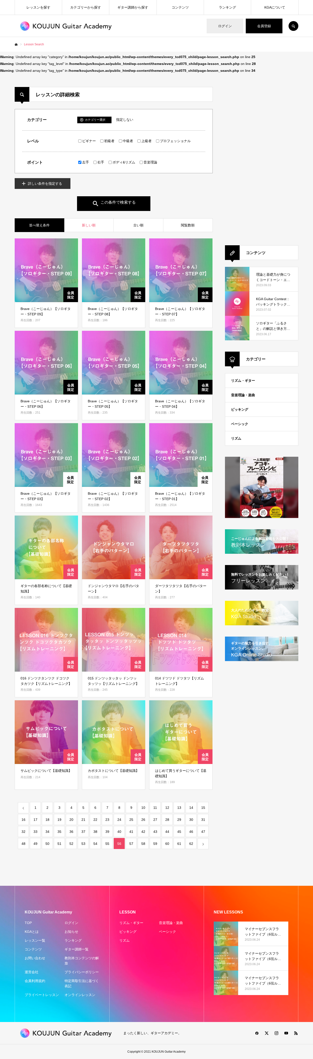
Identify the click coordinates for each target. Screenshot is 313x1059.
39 (107, 832)
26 (143, 820)
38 (95, 832)
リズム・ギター (243, 380)
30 (191, 820)
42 (143, 832)
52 (71, 844)
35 (59, 832)
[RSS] (295, 1033)
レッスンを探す (38, 7)
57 (131, 844)
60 (167, 844)
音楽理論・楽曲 (243, 395)
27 (155, 820)
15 (203, 808)
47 (203, 832)
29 (179, 820)
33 (35, 832)
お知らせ (71, 932)
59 (155, 844)
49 (35, 844)
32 (23, 832)
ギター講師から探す (132, 7)
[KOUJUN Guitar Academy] (66, 26)
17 (35, 820)
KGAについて (274, 7)
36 (71, 832)
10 (143, 808)
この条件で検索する (118, 202)
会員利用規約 (35, 981)
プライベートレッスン (42, 995)
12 (167, 808)
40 (119, 832)
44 (167, 832)
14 (191, 808)
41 (131, 832)
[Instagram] (276, 1033)
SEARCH (293, 26)
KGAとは (32, 932)
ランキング (227, 7)
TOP (28, 923)
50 (47, 844)
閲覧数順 (188, 225)
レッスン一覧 (35, 940)
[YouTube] (286, 1033)
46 (191, 832)
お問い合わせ (35, 958)
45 (179, 832)
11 (155, 808)
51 (59, 844)
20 (71, 820)
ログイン (225, 26)
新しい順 (89, 225)
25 (131, 820)
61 (179, 844)
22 (95, 820)
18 (47, 820)
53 (83, 844)
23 (107, 820)
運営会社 (31, 972)
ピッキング (239, 409)
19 (59, 820)
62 (191, 844)
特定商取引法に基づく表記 (82, 983)
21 (83, 820)
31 (203, 820)
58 (143, 844)
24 (119, 820)
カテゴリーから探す (85, 7)
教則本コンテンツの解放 (82, 960)
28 (167, 820)
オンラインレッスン (80, 995)
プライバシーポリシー (82, 972)
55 (107, 844)
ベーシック (239, 424)
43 (155, 832)
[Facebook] (256, 1033)
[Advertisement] (243, 160)
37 (83, 832)
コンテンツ (180, 7)
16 (23, 820)
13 (179, 808)
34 (47, 832)
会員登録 (264, 26)
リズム (236, 438)
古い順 (138, 225)
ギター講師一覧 (77, 949)
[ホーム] (16, 44)
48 (23, 844)
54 (95, 844)
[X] (266, 1033)
